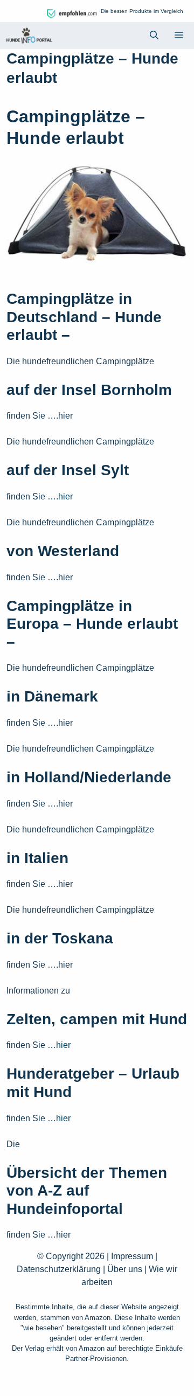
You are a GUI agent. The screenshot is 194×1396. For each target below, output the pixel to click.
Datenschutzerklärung (59, 1269)
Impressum (132, 1256)
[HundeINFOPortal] (29, 35)
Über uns (124, 1269)
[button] (154, 35)
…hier (59, 1045)
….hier (59, 496)
